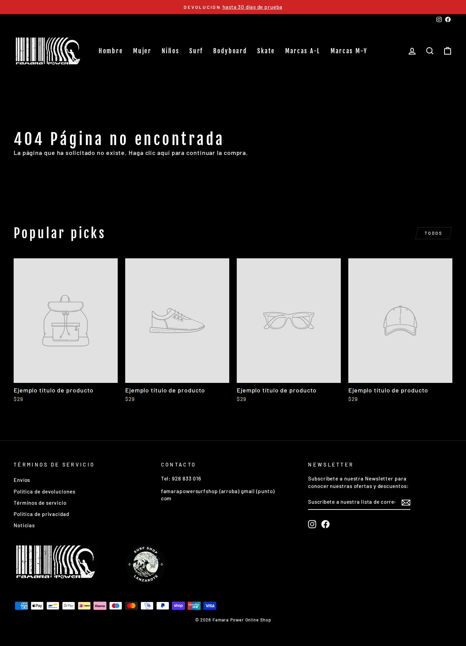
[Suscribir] (406, 502)
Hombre (111, 51)
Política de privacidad (41, 514)
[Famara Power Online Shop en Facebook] (325, 524)
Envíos (22, 480)
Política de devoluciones (44, 491)
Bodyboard (230, 51)
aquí (163, 152)
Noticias (24, 525)
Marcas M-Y (349, 51)
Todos (434, 233)
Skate (266, 51)
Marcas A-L (302, 51)
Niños (170, 51)
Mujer (142, 51)
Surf (196, 51)
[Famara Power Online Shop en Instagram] (312, 524)
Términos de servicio (40, 503)
